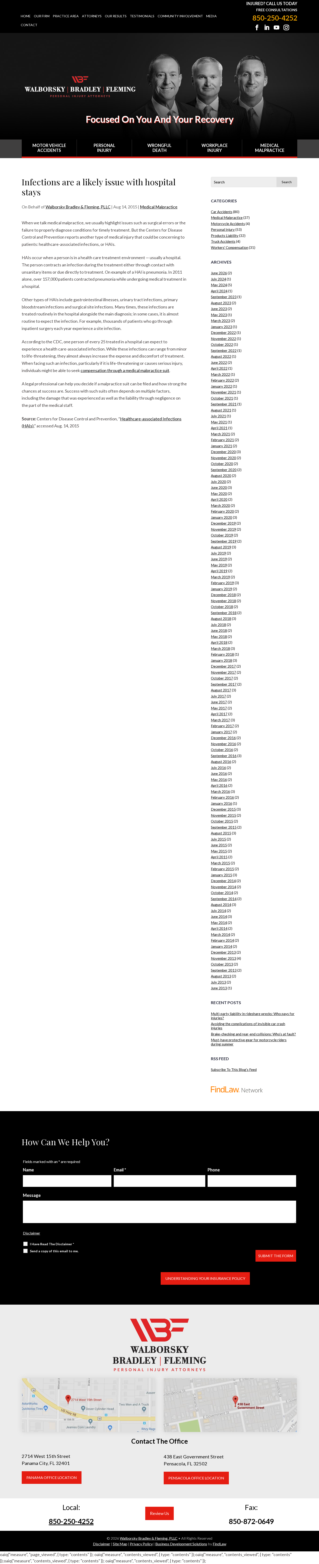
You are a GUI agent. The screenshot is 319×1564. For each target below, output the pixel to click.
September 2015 (224, 827)
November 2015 (223, 815)
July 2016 (218, 768)
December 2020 (223, 452)
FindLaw (219, 1544)
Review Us (159, 1513)
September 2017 (224, 684)
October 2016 (222, 750)
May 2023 (219, 315)
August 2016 (221, 761)
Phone (214, 1169)
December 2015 (223, 809)
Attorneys (92, 16)
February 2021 (222, 440)
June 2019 (219, 559)
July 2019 (218, 553)
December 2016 (223, 738)
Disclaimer (31, 1233)
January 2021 (221, 446)
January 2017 (221, 732)
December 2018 (223, 595)
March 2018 (220, 648)
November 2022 (223, 338)
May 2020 (219, 493)
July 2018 (218, 625)
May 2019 (219, 565)
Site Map (120, 1544)
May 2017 (219, 708)
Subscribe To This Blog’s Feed (234, 1069)
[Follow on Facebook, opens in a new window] (257, 27)
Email (120, 1169)
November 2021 (223, 392)
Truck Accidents (223, 241)
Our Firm (42, 16)
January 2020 (221, 517)
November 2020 (223, 458)
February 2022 (222, 380)
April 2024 (219, 291)
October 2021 (222, 398)
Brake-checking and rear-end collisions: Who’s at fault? (253, 1034)
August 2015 (221, 833)
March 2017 (220, 720)
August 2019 (221, 547)
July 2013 (218, 982)
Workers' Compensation (229, 247)
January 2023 (221, 327)
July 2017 (218, 696)
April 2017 (219, 714)
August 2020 (221, 475)
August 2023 (221, 303)
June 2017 (219, 702)
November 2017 (223, 672)
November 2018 (223, 601)
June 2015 (219, 845)
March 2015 (220, 863)
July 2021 (218, 416)
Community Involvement (180, 16)
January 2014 (221, 946)
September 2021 (224, 404)
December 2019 (223, 523)
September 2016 (224, 756)
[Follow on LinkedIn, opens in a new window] (267, 27)
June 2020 (219, 487)
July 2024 (218, 279)
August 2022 (221, 356)
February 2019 (222, 583)
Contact (29, 25)
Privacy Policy (141, 1544)
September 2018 (224, 613)
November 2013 (223, 958)
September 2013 (224, 970)
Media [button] (211, 16)
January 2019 (221, 589)
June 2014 (219, 916)
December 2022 (223, 332)
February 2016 (222, 797)
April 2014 (219, 928)
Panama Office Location (51, 1477)
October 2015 (222, 821)
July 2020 (218, 482)
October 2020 (222, 464)
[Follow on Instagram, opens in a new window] (286, 27)
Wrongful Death (159, 148)
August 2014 (221, 904)
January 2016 (221, 803)
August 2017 (221, 690)
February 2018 (222, 654)
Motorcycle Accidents (228, 224)
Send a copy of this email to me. (54, 1251)
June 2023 (219, 309)
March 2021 (220, 434)
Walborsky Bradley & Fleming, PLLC (78, 206)
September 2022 (224, 350)
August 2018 (221, 618)
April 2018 (219, 642)
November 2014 (223, 887)
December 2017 (223, 666)
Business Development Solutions (181, 1544)
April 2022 (219, 368)
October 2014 (222, 893)
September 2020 (224, 470)
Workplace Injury (215, 148)
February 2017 (222, 726)
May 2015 (219, 851)
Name (28, 1169)
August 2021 (221, 410)
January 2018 (221, 660)
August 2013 (221, 976)
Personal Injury (104, 148)
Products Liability (224, 235)
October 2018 (222, 607)
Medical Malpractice (269, 148)
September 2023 (224, 297)
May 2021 (219, 422)
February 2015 (222, 869)
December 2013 (223, 952)
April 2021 (219, 428)
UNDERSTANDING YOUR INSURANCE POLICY (205, 1278)
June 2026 (219, 273)
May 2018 (219, 636)
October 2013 (222, 964)
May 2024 (219, 285)
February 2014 (222, 940)
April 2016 (219, 785)
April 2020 (219, 499)
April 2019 (219, 571)
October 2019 (222, 535)
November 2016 (223, 744)
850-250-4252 (274, 18)
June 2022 (219, 362)
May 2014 (219, 922)
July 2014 (218, 911)
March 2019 (220, 577)
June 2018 (219, 630)
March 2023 (220, 321)
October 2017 (222, 678)
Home (26, 16)
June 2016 (219, 773)
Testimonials (142, 16)
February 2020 (222, 511)
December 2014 (223, 881)
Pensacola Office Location (196, 1478)
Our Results (116, 16)
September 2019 (224, 541)
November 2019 (223, 529)
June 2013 (219, 988)
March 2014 (220, 934)
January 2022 (221, 386)
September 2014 (224, 899)
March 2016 (220, 791)
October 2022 (222, 344)
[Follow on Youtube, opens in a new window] (276, 27)
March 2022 (220, 374)
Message (32, 1195)
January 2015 (221, 875)
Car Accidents (221, 212)
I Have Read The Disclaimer (52, 1244)
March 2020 (220, 505)
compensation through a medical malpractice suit (125, 370)
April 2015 (219, 857)
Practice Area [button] (66, 16)
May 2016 (219, 779)
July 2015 (218, 839)
